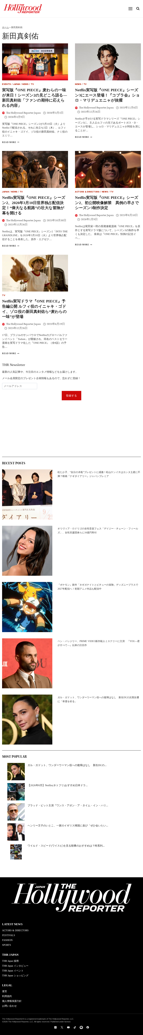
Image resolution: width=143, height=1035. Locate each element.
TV (32, 84)
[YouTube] (68, 1027)
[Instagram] (55, 1027)
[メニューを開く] (130, 8)
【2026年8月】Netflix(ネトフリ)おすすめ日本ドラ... (58, 785)
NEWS (25, 84)
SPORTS (6, 945)
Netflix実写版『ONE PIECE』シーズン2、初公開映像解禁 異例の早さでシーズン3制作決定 (107, 202)
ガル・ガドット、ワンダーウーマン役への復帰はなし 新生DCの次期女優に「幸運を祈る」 (98, 699)
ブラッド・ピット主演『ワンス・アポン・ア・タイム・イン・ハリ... (68, 805)
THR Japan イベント (13, 970)
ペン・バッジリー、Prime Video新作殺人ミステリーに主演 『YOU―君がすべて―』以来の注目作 (99, 643)
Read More (10, 142)
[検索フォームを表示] (138, 8)
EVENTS (6, 84)
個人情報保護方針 (12, 1001)
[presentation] (35, 61)
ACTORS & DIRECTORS (87, 192)
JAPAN (16, 84)
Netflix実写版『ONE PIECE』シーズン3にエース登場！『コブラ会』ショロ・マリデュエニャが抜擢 (107, 95)
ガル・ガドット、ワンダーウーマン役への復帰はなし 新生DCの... (67, 765)
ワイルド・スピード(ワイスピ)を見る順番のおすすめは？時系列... (66, 845)
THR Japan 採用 (10, 961)
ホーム (5, 27)
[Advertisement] (71, 428)
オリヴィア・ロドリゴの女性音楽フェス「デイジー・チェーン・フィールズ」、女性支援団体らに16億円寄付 (98, 530)
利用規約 (7, 996)
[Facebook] (87, 1027)
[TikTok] (74, 1027)
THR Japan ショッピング (15, 975)
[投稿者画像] (3, 113)
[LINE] (81, 1027)
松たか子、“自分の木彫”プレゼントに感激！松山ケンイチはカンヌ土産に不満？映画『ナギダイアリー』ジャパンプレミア (99, 474)
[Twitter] (61, 1027)
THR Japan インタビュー (15, 966)
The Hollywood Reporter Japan (23, 113)
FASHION (7, 940)
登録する (71, 396)
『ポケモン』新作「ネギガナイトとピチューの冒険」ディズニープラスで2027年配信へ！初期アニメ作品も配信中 (98, 587)
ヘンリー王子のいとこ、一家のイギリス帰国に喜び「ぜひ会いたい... (68, 825)
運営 (4, 991)
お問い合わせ (9, 1006)
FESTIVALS (8, 935)
